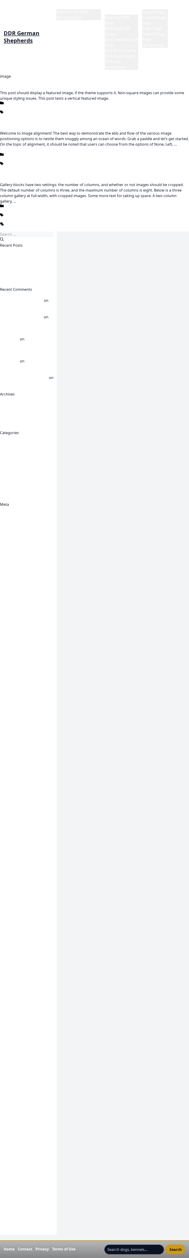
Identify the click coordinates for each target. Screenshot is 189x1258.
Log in (5, 515)
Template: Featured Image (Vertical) (31, 81)
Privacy (42, 1249)
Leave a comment (15, 228)
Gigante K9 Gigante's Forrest (25, 862)
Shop (4, 1132)
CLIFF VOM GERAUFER (19, 256)
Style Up (7, 1149)
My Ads (6, 1072)
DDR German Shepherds (21, 36)
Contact (25, 1249)
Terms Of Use (12, 1154)
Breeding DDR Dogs (17, 438)
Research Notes (13, 1121)
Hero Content (12, 989)
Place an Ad (10, 1094)
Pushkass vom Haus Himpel (24, 305)
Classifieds (9, 587)
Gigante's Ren (12, 978)
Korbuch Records (15, 1033)
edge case (21, 116)
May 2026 (8, 405)
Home (61, 6)
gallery (62, 219)
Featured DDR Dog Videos (22, 769)
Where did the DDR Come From (27, 498)
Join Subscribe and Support (23, 1017)
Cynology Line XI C (16, 603)
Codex (5, 116)
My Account (10, 1061)
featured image (45, 116)
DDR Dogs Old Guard (18, 454)
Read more (26, 201)
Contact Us (9, 598)
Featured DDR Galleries (20, 780)
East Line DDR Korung (19, 746)
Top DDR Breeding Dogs (21, 1176)
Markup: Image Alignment (23, 122)
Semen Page (153, 45)
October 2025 (12, 416)
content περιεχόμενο (55, 168)
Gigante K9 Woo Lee (17, 950)
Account (7, 543)
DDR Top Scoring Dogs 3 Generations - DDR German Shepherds (24, 356)
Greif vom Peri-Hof (16, 261)
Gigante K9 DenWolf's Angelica (27, 840)
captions (27, 168)
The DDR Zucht (13, 1160)
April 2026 (8, 410)
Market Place (153, 6)
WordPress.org (13, 531)
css (78, 168)
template (81, 116)
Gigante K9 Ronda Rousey (22, 923)
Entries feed (10, 520)
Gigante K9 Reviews (17, 917)
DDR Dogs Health (120, 56)
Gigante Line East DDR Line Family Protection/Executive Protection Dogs (24, 962)
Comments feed (14, 526)
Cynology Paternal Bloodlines (25, 609)
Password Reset (14, 1088)
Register (7, 509)
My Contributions (15, 1077)
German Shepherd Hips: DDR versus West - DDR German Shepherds (25, 333)
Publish (6, 592)
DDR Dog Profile (14, 625)
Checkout (8, 581)
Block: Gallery (12, 173)
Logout (6, 1066)
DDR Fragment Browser (20, 669)
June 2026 (8, 399)
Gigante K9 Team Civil (18, 939)
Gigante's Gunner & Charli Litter (28, 972)
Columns (7, 219)
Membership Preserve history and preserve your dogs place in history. (28, 1050)
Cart (3, 576)
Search (175, 1249)
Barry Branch (11, 554)
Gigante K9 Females (17, 846)
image (66, 116)
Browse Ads (10, 570)
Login (5, 1039)
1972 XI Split (10, 537)
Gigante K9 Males (15, 873)
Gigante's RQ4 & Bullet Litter (25, 984)
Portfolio (7, 1099)
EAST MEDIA (10, 763)
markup (102, 168)
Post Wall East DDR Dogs (21, 487)
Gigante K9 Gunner (16, 868)
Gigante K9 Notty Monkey (22, 912)
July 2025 (7, 427)
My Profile (9, 1083)
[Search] (2, 239)
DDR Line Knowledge (18, 460)
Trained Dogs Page (16, 1193)
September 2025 (14, 421)
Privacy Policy (12, 1105)
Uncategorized (13, 107)
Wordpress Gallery (16, 1232)
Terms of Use (63, 1249)
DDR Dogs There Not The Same (27, 250)
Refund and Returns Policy (23, 1116)
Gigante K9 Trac (13, 945)
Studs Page (152, 28)
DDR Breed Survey (120, 50)
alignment (9, 168)
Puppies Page (154, 11)
